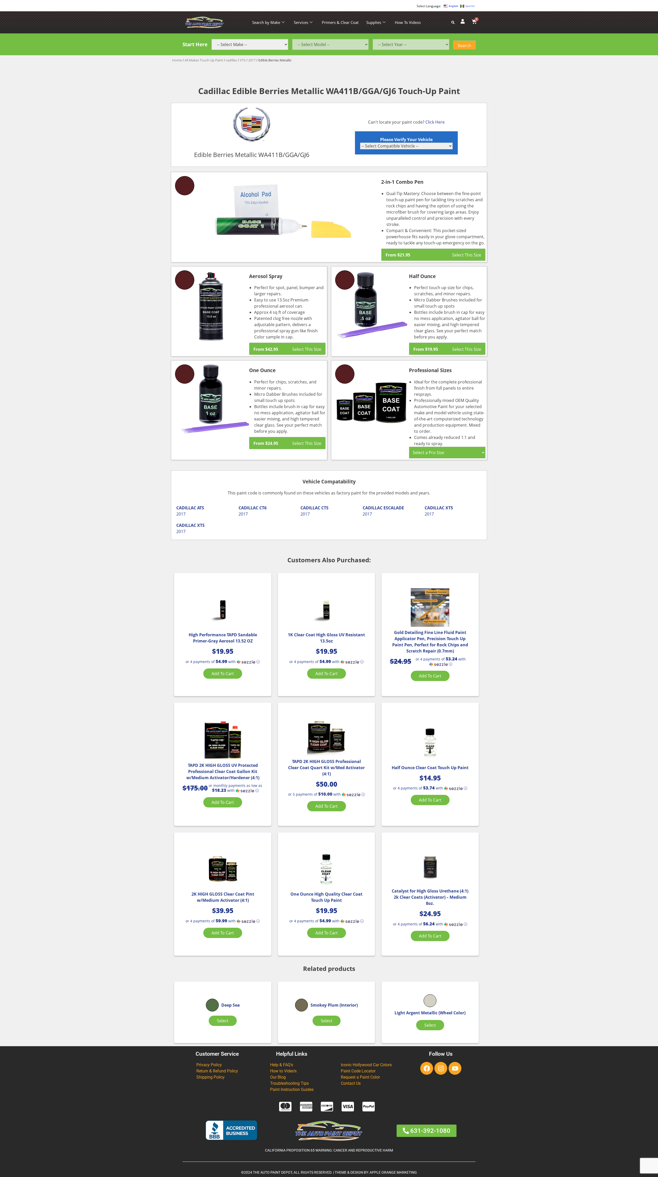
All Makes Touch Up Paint (204, 60)
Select (223, 1021)
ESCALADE (393, 508)
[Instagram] (440, 1068)
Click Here (435, 122)
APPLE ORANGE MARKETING (393, 1172)
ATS (200, 508)
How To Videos (408, 22)
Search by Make (266, 22)
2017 (251, 60)
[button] (223, 661)
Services (301, 22)
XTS (242, 60)
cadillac (231, 60)
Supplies (373, 22)
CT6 (263, 508)
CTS (324, 508)
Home (177, 60)
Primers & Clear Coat (340, 22)
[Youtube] (455, 1068)
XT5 (449, 508)
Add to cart (223, 673)
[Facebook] (426, 1068)
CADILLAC (186, 508)
